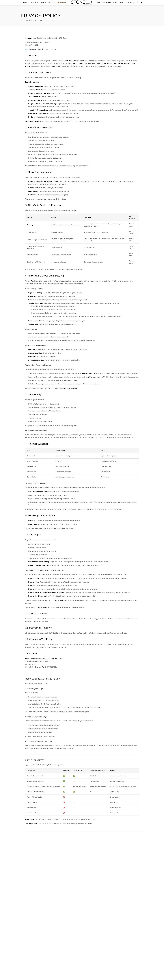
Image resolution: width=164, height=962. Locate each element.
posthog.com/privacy (71, 388)
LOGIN (130, 2)
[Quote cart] (141, 2)
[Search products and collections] (137, 2)
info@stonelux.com (34, 49)
